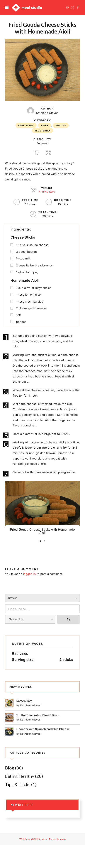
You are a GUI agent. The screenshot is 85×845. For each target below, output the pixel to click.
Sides (44, 125)
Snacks (60, 125)
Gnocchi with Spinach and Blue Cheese (43, 729)
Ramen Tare (24, 701)
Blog (9, 767)
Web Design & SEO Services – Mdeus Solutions (42, 839)
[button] (48, 152)
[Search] (68, 619)
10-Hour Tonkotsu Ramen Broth (38, 715)
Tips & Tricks (17, 784)
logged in (29, 574)
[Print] (37, 152)
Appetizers (26, 125)
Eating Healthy (19, 776)
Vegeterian (42, 130)
